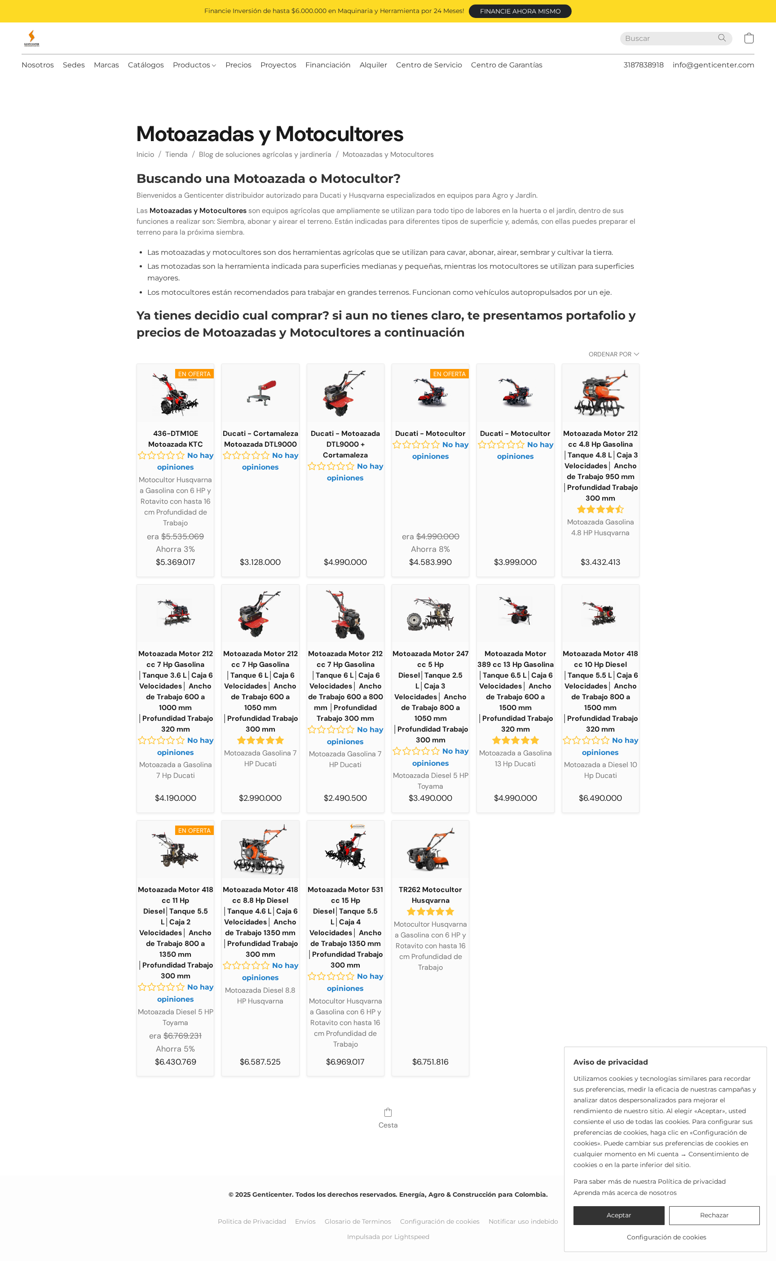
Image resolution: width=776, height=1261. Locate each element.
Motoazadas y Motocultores (388, 154)
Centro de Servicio (429, 65)
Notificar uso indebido (523, 1221)
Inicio (145, 154)
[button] (520, 11)
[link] (666, 1234)
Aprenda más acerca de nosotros (625, 1193)
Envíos (305, 1221)
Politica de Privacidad (252, 1221)
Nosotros (38, 65)
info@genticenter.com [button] (713, 65)
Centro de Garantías (506, 65)
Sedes (74, 65)
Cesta (388, 1125)
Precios (238, 65)
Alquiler (373, 65)
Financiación (328, 65)
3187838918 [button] (644, 65)
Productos (192, 65)
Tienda (176, 154)
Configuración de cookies (440, 1221)
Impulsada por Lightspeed (388, 1237)
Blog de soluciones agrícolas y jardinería (265, 154)
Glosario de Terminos (358, 1221)
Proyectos (278, 65)
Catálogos (146, 65)
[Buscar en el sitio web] (722, 37)
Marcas (106, 65)
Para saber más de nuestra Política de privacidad (649, 1181)
